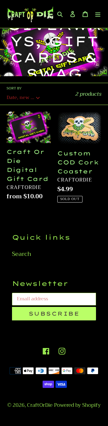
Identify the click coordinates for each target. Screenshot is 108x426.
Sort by (14, 88)
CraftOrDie (39, 405)
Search (21, 254)
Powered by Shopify (77, 405)
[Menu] (98, 13)
